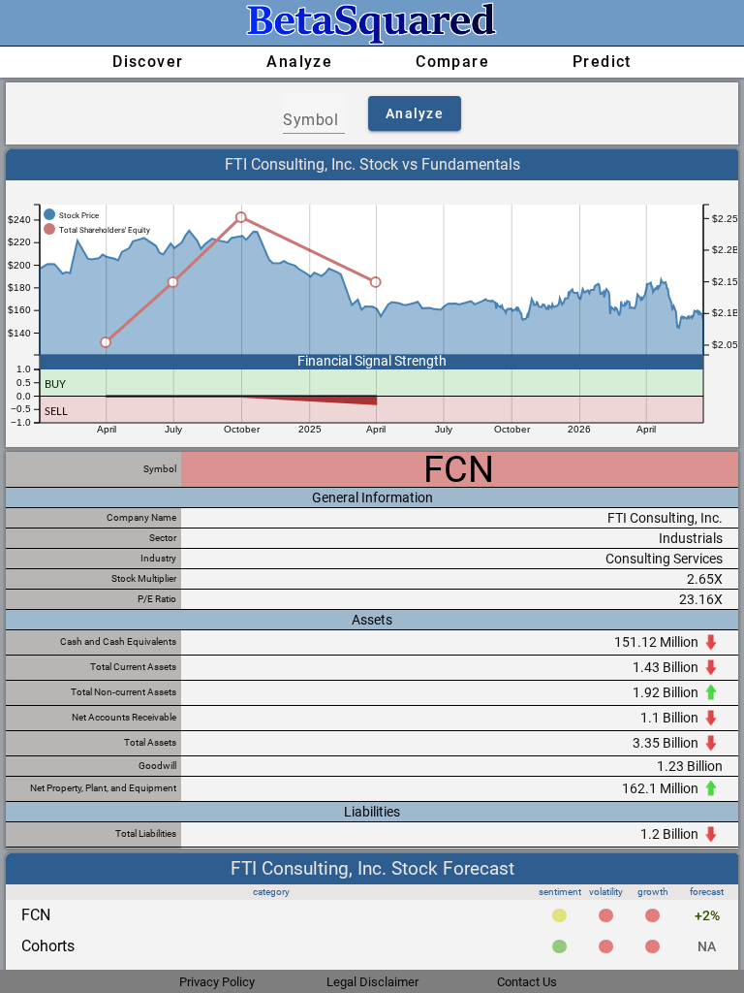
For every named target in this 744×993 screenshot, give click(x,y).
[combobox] (314, 120)
